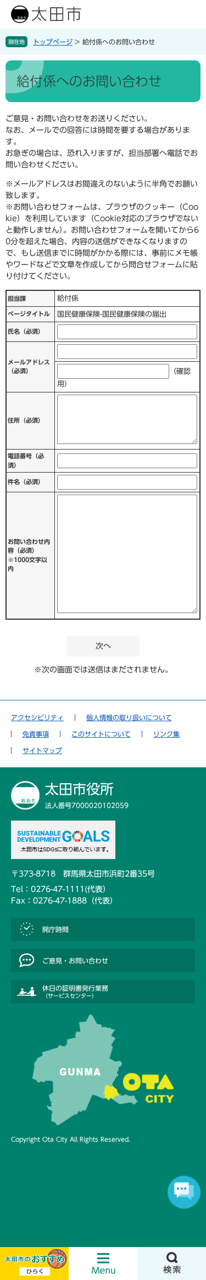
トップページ (53, 41)
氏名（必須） (26, 331)
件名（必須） (26, 482)
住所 (26, 420)
